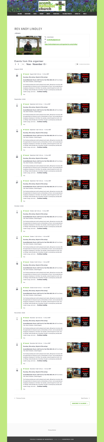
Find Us (84, 13)
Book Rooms (27, 13)
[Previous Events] (15, 64)
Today (23, 64)
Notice (54, 430)
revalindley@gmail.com (53, 39)
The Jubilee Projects (67, 13)
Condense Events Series (84, 64)
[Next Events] (18, 64)
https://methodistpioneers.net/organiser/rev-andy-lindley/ (61, 44)
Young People (56, 13)
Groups (48, 13)
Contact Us (77, 13)
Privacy (50, 430)
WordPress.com (68, 439)
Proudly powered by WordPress (41, 439)
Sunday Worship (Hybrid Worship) (35, 77)
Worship (41, 13)
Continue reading (42, 91)
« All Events (17, 33)
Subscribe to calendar (79, 403)
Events (35, 13)
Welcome (20, 13)
